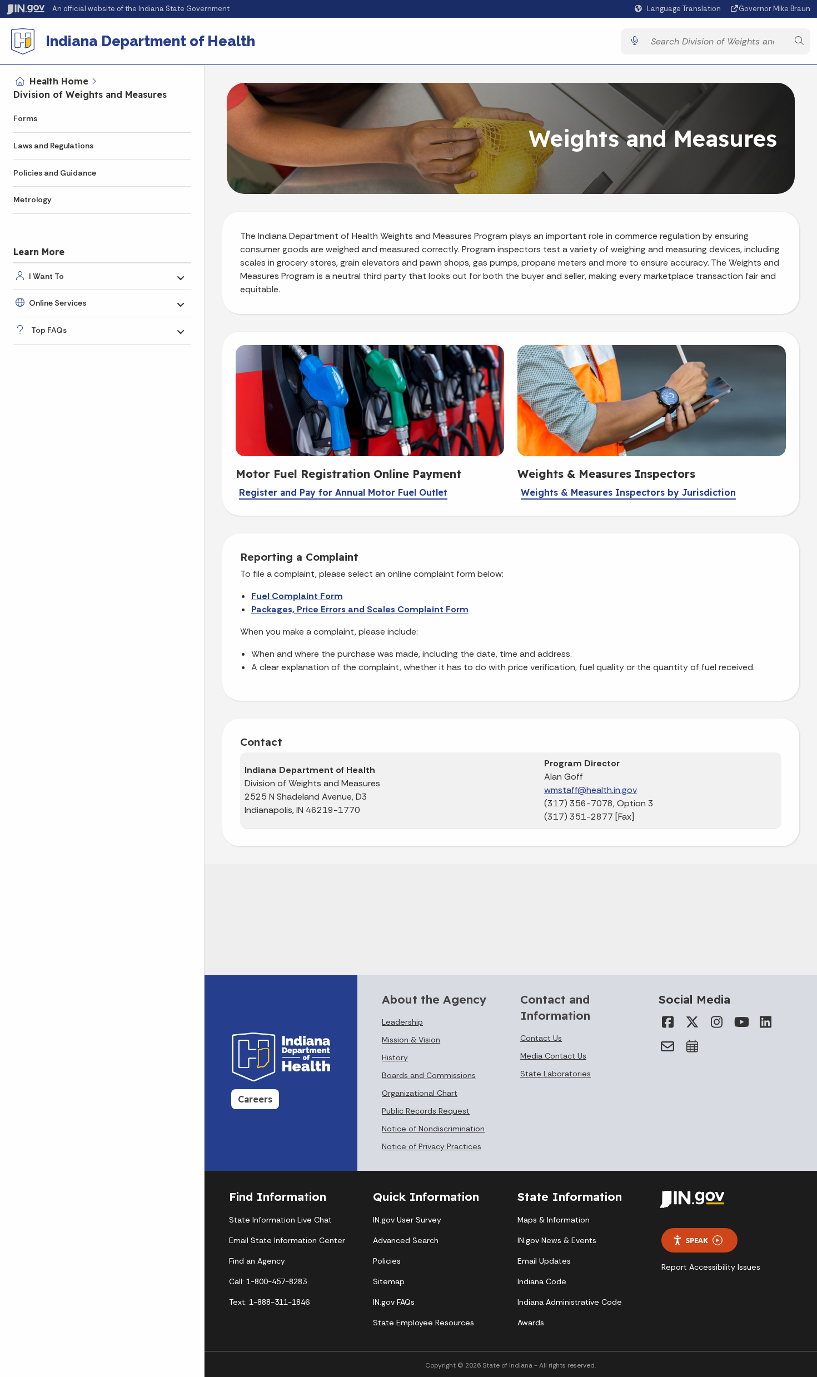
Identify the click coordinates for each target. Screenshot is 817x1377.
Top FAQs (49, 330)
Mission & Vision (411, 1040)
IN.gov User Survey (407, 1220)
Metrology (32, 199)
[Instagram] (716, 1022)
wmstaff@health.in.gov (590, 790)
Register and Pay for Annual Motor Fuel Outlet (343, 492)
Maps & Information (553, 1220)
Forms (25, 118)
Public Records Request (426, 1111)
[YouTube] (741, 1022)
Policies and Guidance (54, 173)
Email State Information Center (287, 1240)
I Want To (46, 276)
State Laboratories (555, 1074)
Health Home (58, 81)
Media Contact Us (553, 1056)
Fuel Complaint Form (297, 596)
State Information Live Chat (280, 1220)
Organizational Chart (419, 1093)
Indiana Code (541, 1281)
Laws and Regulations (53, 146)
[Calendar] (692, 1046)
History (395, 1057)
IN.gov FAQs (394, 1302)
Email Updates (544, 1261)
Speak (697, 1240)
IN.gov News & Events (556, 1240)
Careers (255, 1099)
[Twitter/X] (692, 1022)
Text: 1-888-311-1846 (269, 1302)
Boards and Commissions (429, 1075)
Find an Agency (257, 1261)
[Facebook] (667, 1022)
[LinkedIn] (765, 1022)
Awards (530, 1323)
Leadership (402, 1022)
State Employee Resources (423, 1323)
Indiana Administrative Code (569, 1302)
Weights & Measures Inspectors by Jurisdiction (628, 492)
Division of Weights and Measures (90, 94)
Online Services (57, 303)
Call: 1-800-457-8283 (268, 1281)
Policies (387, 1261)
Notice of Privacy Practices (431, 1146)
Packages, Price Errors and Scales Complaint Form (360, 609)
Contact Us (541, 1038)
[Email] (667, 1046)
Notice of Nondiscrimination (433, 1129)
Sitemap (389, 1281)
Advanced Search (406, 1240)
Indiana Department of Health (150, 41)
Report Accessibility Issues (710, 1267)
